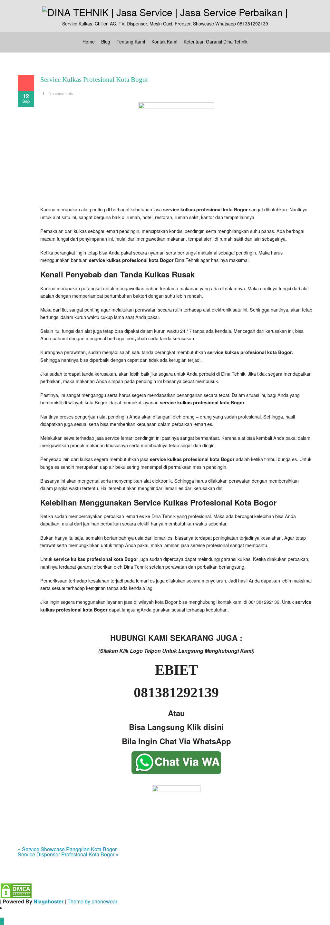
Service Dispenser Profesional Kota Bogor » (68, 854)
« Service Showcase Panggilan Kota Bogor (67, 849)
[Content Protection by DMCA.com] (16, 890)
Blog (105, 41)
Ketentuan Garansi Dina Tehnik (216, 41)
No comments (61, 93)
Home (88, 41)
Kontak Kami (164, 41)
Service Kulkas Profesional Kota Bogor (94, 79)
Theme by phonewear (92, 901)
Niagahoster (48, 901)
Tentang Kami (131, 41)
